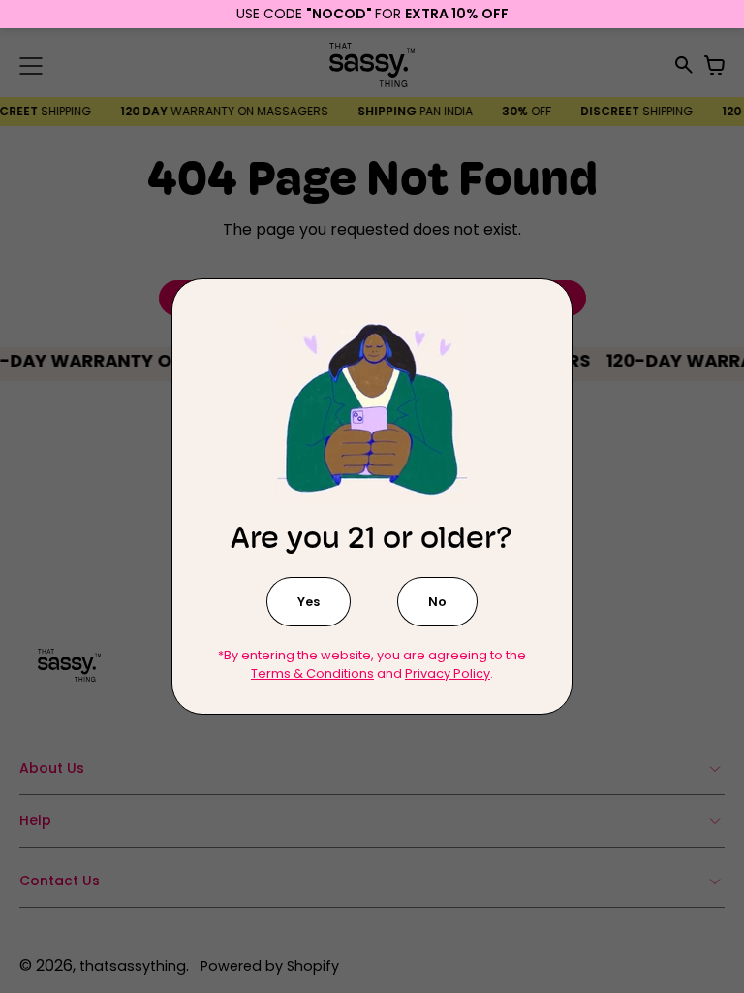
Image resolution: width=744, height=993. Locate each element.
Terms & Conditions (312, 673)
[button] (308, 601)
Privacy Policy (447, 673)
